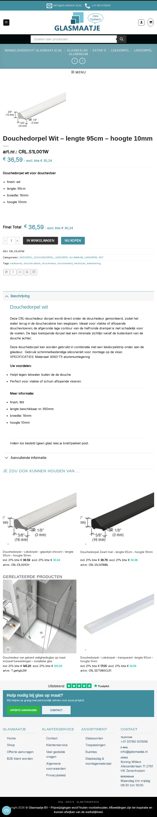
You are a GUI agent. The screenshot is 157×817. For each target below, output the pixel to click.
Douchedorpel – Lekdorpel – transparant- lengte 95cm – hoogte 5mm (116, 659)
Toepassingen (95, 745)
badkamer (16, 263)
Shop (11, 745)
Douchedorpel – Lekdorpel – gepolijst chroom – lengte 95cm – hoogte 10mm (38, 553)
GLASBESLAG (77, 50)
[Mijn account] (141, 23)
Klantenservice (57, 745)
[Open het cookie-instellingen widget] (6, 810)
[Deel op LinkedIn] (34, 272)
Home (11, 738)
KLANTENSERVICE (88, 802)
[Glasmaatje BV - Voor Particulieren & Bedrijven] (78, 22)
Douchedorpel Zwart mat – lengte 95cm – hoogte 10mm (116, 552)
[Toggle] (6, 296)
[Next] (154, 629)
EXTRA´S (99, 50)
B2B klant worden (20, 758)
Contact (56, 710)
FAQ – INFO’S (66, 802)
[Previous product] (82, 61)
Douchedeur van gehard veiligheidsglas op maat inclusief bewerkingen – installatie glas (34, 659)
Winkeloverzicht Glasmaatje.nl (33, 50)
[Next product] (75, 61)
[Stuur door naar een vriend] (20, 272)
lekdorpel (79, 263)
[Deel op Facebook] (13, 272)
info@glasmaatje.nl (134, 752)
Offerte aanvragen (23, 710)
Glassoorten (94, 738)
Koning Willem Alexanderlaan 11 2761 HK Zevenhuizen (137, 766)
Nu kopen (73, 240)
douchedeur (49, 263)
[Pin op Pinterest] (27, 272)
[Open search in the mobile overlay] (78, 39)
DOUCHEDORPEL (43, 257)
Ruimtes (91, 752)
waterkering (94, 263)
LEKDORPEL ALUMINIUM (69, 257)
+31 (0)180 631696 (134, 741)
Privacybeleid (55, 775)
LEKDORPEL (120, 50)
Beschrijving (20, 296)
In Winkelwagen (40, 240)
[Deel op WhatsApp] (6, 272)
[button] (6, 22)
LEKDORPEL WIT (94, 257)
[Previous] (3, 629)
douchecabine (32, 263)
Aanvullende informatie (28, 458)
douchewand (65, 263)
